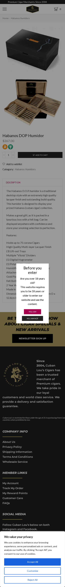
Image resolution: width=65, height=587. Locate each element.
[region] (32, 559)
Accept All (32, 561)
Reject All (33, 579)
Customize (32, 570)
